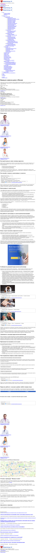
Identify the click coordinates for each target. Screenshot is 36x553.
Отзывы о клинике (7, 13)
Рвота (13, 323)
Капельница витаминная (12, 24)
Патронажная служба (7, 69)
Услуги (3, 15)
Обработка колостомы (9, 43)
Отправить (3, 297)
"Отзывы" (10, 482)
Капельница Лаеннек (11, 27)
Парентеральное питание (12, 26)
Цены (3, 73)
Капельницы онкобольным (12, 25)
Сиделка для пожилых (9, 71)
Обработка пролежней (7, 68)
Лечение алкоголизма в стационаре (9, 63)
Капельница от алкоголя (12, 18)
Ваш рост (2, 176)
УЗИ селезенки (8, 51)
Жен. (7, 177)
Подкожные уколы (11, 32)
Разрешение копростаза (11, 36)
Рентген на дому (6, 58)
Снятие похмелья (16, 309)
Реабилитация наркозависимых (11, 62)
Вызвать (3, 311)
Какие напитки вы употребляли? (6, 178)
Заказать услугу (2, 90)
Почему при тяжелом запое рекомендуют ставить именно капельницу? (11, 357)
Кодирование (10, 309)
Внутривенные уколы (11, 31)
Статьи (3, 74)
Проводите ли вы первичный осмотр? (6, 371)
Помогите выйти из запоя (6, 295)
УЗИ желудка (8, 47)
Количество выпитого (4, 179)
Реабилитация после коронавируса (9, 72)
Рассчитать (3, 182)
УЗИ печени (8, 50)
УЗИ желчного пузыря (9, 49)
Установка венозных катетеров (13, 42)
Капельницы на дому (9, 17)
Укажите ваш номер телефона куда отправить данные (10, 181)
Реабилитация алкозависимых (11, 64)
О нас (3, 12)
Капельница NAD (11, 29)
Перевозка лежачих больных (10, 70)
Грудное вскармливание (8, 67)
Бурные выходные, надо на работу (17, 295)
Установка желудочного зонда (11, 45)
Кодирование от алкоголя (10, 60)
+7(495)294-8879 (3, 4)
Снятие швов (6, 65)
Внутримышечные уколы (12, 30)
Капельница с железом (11, 21)
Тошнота (9, 323)
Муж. (4, 177)
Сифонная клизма (11, 39)
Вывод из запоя (4, 309)
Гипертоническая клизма (12, 38)
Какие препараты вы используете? (6, 366)
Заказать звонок (2, 6)
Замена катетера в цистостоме (12, 41)
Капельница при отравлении (12, 23)
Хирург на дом (6, 53)
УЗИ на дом (6, 46)
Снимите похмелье (27, 295)
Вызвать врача (4, 380)
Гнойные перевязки (11, 34)
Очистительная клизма (11, 37)
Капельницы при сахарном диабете (13, 19)
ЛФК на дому (6, 54)
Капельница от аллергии (12, 20)
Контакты (3, 75)
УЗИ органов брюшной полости (11, 48)
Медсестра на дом (7, 16)
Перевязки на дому (9, 33)
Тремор (22, 323)
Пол (2, 177)
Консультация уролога (7, 57)
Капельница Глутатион (11, 28)
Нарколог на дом (7, 59)
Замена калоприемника (11, 44)
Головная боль (4, 323)
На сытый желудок (17, 180)
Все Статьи (2, 545)
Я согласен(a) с (14, 182)
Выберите (2, 180)
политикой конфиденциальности (16, 182)
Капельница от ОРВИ (11, 22)
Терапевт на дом (6, 52)
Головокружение (17, 323)
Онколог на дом (6, 55)
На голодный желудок (9, 180)
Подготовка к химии (7, 56)
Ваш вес (2, 175)
